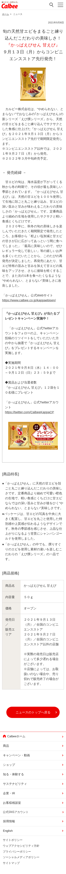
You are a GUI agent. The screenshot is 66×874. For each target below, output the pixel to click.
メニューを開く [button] (60, 5)
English (8, 830)
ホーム (5, 14)
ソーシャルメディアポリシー (21, 857)
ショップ (9, 765)
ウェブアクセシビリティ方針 (21, 845)
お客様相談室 (12, 803)
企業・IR (9, 793)
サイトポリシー (13, 839)
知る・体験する (13, 774)
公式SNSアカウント (16, 811)
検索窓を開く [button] (51, 4)
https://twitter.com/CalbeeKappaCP (29, 412)
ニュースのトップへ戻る (33, 712)
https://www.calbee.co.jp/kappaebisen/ (29, 300)
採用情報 (9, 821)
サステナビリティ (15, 784)
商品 (6, 746)
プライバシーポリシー (17, 851)
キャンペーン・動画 (16, 755)
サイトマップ (11, 863)
